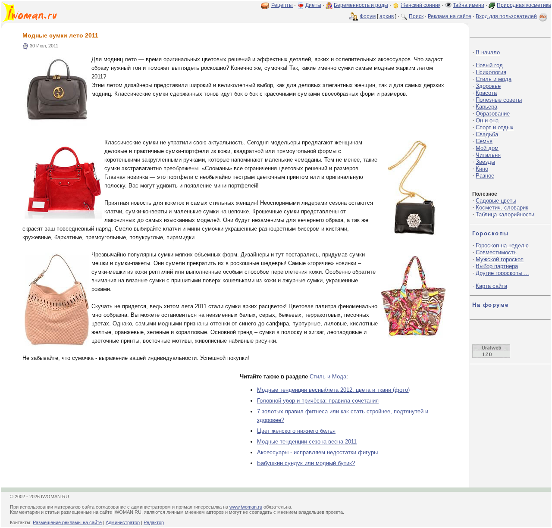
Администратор (123, 522)
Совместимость (496, 252)
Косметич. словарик (502, 207)
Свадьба (487, 134)
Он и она (487, 120)
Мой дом (487, 148)
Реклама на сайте (449, 16)
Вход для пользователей (506, 16)
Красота (486, 93)
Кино (482, 169)
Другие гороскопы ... (502, 273)
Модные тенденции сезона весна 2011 (307, 441)
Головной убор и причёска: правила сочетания (318, 400)
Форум (368, 16)
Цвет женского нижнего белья (296, 431)
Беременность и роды (361, 5)
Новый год (489, 65)
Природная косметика (524, 5)
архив (387, 16)
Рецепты (282, 5)
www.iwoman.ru (245, 506)
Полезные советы (499, 100)
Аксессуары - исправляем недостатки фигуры (317, 452)
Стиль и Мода (328, 376)
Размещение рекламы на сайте (67, 522)
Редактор (154, 522)
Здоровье (488, 86)
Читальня (488, 155)
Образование (493, 113)
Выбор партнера (497, 266)
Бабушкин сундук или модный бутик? (306, 463)
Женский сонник (420, 5)
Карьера (486, 106)
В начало (488, 52)
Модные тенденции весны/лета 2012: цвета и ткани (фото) (333, 390)
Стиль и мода (493, 79)
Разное (485, 175)
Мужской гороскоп (500, 259)
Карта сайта (491, 286)
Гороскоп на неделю (502, 245)
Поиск (416, 16)
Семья (484, 141)
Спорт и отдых (495, 127)
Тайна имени (468, 5)
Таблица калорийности (505, 214)
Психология (491, 72)
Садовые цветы (496, 200)
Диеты (313, 5)
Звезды (485, 162)
